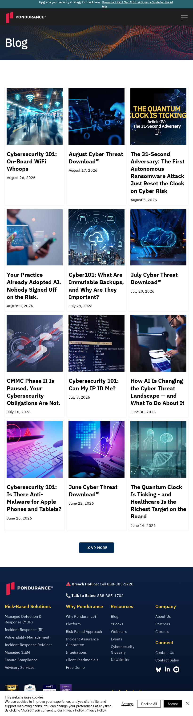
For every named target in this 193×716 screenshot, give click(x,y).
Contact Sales (167, 660)
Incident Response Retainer (28, 644)
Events (116, 639)
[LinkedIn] (167, 669)
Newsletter (120, 659)
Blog (114, 616)
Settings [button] (127, 703)
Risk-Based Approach (84, 631)
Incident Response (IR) (24, 629)
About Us (163, 616)
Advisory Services (20, 667)
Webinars (119, 631)
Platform (73, 624)
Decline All (149, 703)
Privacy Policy (95, 710)
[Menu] (184, 17)
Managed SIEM (17, 652)
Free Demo (75, 667)
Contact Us (164, 652)
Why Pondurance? (81, 616)
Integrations (76, 652)
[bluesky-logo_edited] (158, 669)
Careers (162, 631)
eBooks (117, 624)
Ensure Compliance (21, 659)
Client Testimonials (82, 659)
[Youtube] (176, 669)
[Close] (187, 703)
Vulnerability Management (27, 637)
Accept (173, 703)
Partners (162, 624)
